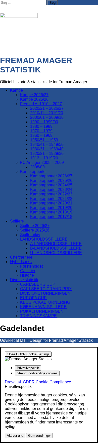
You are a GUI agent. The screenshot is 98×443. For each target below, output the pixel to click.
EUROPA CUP (33, 298)
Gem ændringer (39, 435)
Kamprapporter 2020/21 (51, 203)
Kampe (16, 90)
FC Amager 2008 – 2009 (42, 162)
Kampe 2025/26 (34, 99)
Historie (27, 275)
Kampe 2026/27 (34, 95)
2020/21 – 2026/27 (47, 108)
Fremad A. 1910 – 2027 (41, 104)
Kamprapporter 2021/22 (51, 198)
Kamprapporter (33, 171)
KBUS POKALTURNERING (45, 302)
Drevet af (38, 382)
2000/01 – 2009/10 (47, 117)
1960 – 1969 (41, 135)
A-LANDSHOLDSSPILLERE (56, 244)
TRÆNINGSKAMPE (38, 316)
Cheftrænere (21, 257)
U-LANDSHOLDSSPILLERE (56, 253)
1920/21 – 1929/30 (47, 153)
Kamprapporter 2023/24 (51, 189)
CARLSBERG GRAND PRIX (46, 289)
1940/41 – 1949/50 (47, 144)
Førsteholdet (31, 266)
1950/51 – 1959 (44, 140)
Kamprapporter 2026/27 (51, 176)
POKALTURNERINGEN (42, 311)
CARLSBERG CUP (37, 284)
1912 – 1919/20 (44, 158)
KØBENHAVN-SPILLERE (43, 307)
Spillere (17, 221)
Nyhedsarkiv (21, 262)
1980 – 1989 (41, 126)
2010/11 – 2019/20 (46, 113)
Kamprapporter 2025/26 (51, 180)
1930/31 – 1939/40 (47, 149)
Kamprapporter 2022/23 (51, 194)
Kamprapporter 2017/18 (51, 216)
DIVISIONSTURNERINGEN (45, 293)
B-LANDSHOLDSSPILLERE (56, 248)
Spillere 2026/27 (35, 226)
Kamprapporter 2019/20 (51, 207)
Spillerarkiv (30, 235)
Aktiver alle (15, 435)
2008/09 (37, 167)
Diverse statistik (24, 280)
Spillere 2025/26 (35, 230)
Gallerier (27, 271)
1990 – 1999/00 (44, 122)
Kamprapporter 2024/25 (51, 185)
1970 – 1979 (41, 131)
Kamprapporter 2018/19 (51, 212)
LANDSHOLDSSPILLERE (44, 239)
